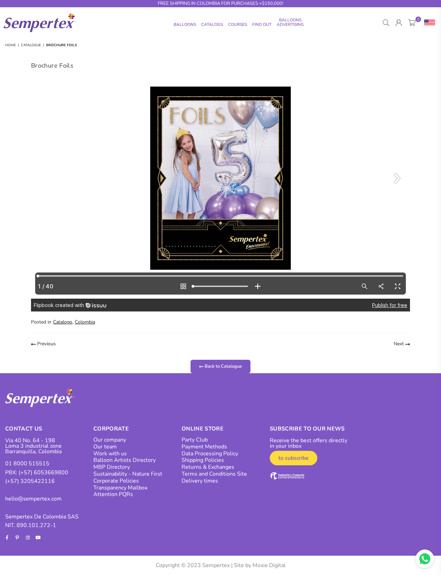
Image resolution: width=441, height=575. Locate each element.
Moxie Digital (269, 565)
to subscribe (293, 458)
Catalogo (62, 322)
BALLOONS (185, 24)
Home (10, 45)
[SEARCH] (386, 23)
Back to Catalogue (223, 366)
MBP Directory (111, 467)
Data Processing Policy (210, 453)
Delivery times (200, 481)
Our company (109, 440)
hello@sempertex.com (33, 499)
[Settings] (428, 23)
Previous (46, 343)
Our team (105, 446)
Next (399, 343)
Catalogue (31, 45)
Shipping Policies (203, 460)
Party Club (195, 440)
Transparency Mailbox (120, 488)
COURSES (237, 24)
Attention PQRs (113, 494)
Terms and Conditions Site (214, 474)
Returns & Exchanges (208, 467)
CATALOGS (212, 24)
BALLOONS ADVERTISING (290, 22)
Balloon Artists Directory (124, 460)
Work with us (110, 453)
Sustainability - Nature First (127, 474)
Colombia (85, 322)
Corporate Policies (116, 481)
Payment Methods (204, 446)
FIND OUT (261, 24)
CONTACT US (23, 429)
